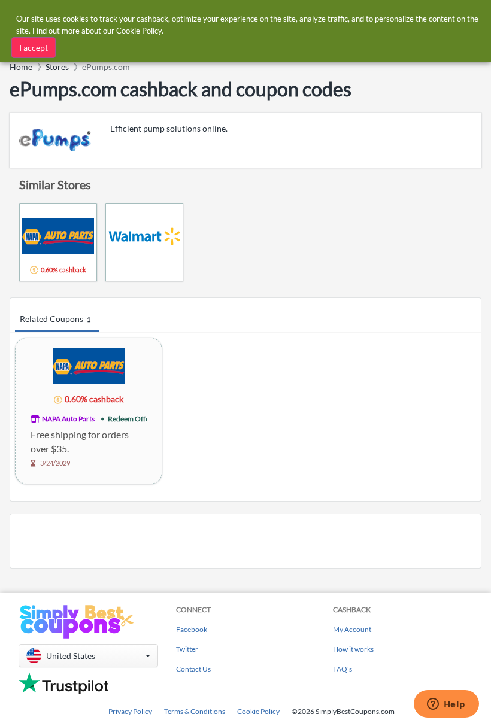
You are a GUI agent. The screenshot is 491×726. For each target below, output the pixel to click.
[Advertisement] (245, 541)
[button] (88, 655)
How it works (353, 649)
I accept (33, 47)
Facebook (191, 629)
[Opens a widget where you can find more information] (446, 705)
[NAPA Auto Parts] (89, 365)
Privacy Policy (130, 711)
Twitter (187, 649)
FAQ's (342, 668)
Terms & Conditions (194, 711)
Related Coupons (55, 319)
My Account (352, 629)
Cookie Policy (258, 711)
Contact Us (193, 668)
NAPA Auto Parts (68, 418)
